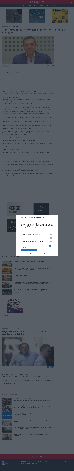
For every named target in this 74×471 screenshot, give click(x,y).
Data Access (37, 253)
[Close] (56, 217)
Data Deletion (31, 253)
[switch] (50, 234)
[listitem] (37, 232)
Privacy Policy (43, 253)
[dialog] (37, 235)
